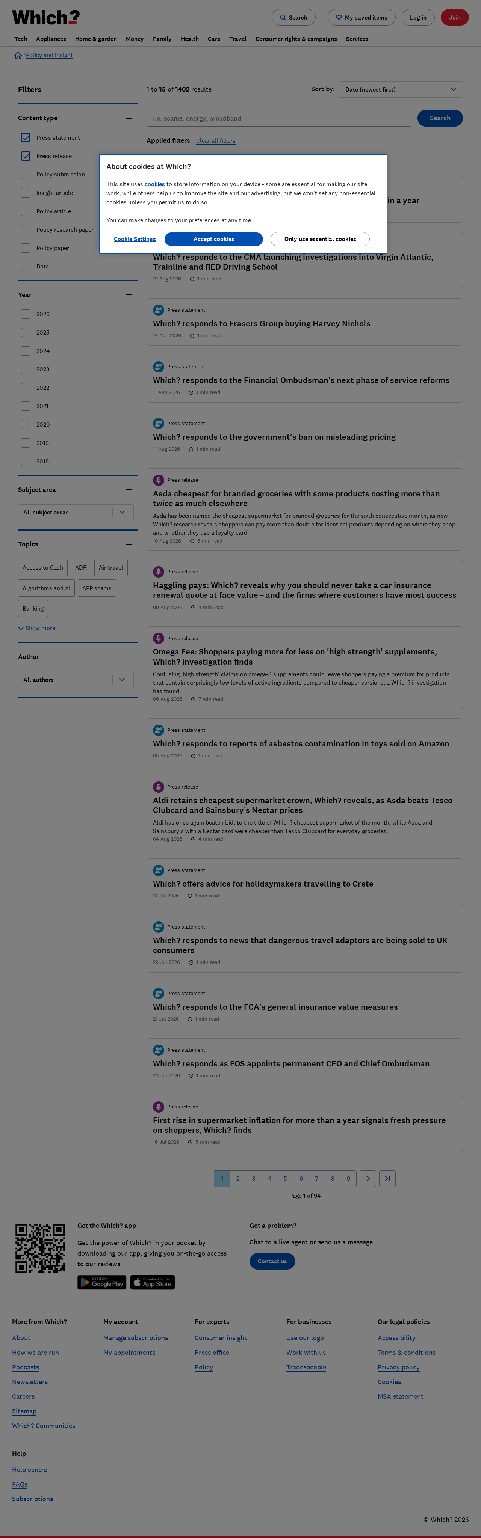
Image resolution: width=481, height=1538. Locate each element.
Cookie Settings (135, 239)
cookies (155, 184)
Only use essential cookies (320, 239)
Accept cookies (214, 239)
